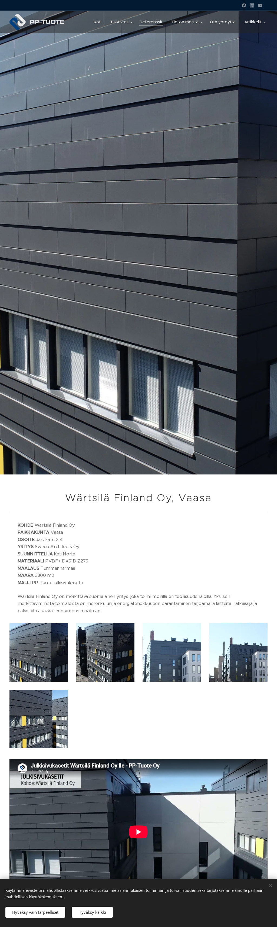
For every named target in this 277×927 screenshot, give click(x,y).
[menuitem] (99, 22)
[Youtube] (260, 5)
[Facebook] (243, 5)
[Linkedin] (252, 5)
